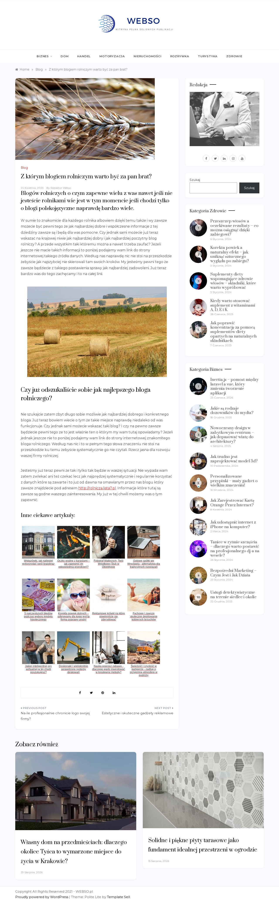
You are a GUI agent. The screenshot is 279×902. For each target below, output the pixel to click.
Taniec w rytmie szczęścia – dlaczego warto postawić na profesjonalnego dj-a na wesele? (234, 549)
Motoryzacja (112, 56)
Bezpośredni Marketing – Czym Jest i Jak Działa (233, 573)
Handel (84, 56)
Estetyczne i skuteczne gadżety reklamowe (137, 713)
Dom (64, 56)
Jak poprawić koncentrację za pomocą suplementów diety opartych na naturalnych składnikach (233, 332)
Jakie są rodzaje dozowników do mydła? (231, 410)
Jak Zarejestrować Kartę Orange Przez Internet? (232, 502)
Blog (24, 168)
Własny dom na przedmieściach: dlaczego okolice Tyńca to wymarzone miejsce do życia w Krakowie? (74, 852)
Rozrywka (179, 56)
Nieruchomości (147, 56)
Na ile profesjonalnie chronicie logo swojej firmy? (55, 716)
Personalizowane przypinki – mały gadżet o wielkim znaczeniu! (234, 481)
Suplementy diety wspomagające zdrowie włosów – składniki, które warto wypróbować (233, 281)
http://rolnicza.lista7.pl (97, 488)
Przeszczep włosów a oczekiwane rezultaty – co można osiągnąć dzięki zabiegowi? (234, 228)
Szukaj (195, 180)
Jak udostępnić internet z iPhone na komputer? (233, 524)
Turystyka (208, 56)
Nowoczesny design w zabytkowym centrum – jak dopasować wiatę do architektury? (232, 435)
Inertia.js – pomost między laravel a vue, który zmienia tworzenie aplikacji (234, 386)
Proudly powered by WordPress (42, 897)
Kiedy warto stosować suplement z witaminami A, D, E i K (232, 305)
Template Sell (118, 897)
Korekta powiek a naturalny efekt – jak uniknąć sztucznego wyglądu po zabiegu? (229, 254)
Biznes (43, 56)
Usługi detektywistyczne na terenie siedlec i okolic (233, 594)
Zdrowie (234, 56)
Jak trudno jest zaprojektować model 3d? (234, 459)
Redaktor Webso (61, 187)
